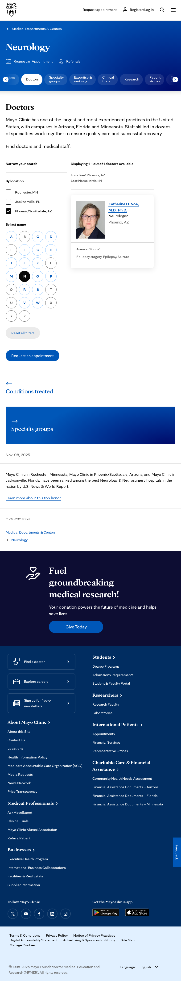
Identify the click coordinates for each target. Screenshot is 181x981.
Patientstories (154, 79)
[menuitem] (31, 79)
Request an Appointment (33, 61)
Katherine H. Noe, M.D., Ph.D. (123, 206)
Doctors (32, 79)
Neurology (28, 47)
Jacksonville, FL (27, 201)
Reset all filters (22, 333)
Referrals (73, 61)
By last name (16, 224)
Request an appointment (32, 355)
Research (131, 79)
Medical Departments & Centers (37, 28)
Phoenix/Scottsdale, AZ (33, 211)
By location (15, 181)
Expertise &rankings (83, 79)
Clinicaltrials (108, 79)
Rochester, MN (26, 192)
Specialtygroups (56, 79)
